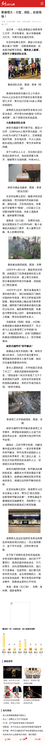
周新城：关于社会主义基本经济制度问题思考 (22, 727)
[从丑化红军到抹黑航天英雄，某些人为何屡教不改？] (12, 692)
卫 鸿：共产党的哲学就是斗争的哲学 (18, 723)
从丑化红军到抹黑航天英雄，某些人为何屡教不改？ (11, 702)
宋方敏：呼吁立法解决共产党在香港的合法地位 (23, 731)
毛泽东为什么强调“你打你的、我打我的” (20, 734)
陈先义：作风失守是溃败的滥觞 (32, 681)
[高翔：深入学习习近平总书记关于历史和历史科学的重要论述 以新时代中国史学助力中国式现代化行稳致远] (12, 672)
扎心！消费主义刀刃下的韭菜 (15, 719)
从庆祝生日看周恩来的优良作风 (32, 701)
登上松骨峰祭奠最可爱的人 (14, 715)
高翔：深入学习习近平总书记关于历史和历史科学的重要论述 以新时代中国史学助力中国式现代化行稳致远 (11, 682)
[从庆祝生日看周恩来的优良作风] (32, 692)
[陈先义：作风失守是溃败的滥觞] (32, 672)
